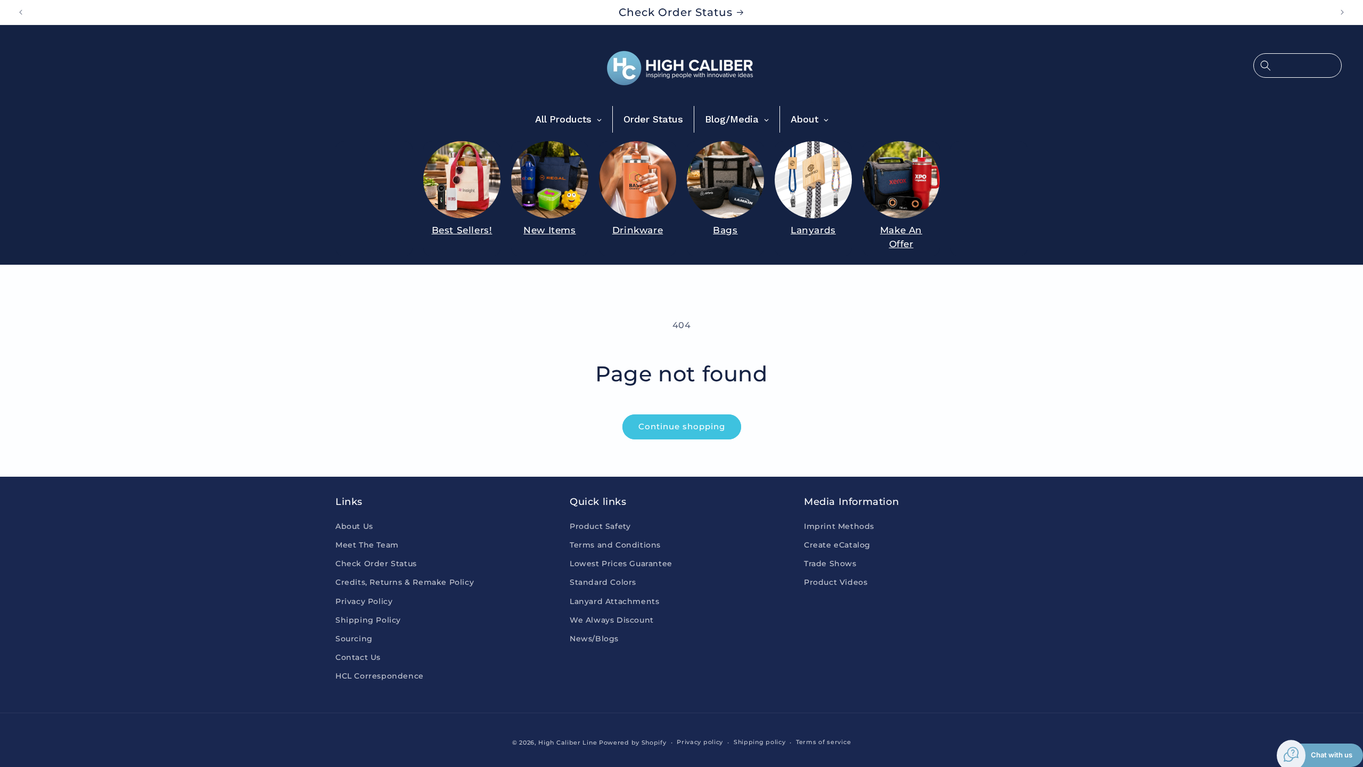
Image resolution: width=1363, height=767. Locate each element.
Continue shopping (681, 426)
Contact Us (358, 657)
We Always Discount (612, 620)
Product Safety (600, 526)
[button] (1297, 65)
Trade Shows (830, 563)
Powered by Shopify (633, 742)
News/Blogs (594, 638)
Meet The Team (367, 545)
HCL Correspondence (379, 676)
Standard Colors (603, 582)
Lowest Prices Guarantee (621, 563)
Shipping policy (760, 742)
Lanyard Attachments (614, 601)
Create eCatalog (837, 545)
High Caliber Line (567, 742)
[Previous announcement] (20, 12)
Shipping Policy (368, 620)
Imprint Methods (839, 526)
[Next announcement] (1342, 12)
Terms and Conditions (615, 545)
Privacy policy (700, 742)
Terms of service (823, 742)
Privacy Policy (363, 601)
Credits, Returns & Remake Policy (404, 582)
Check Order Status (376, 563)
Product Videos (835, 582)
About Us (354, 526)
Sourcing (354, 638)
